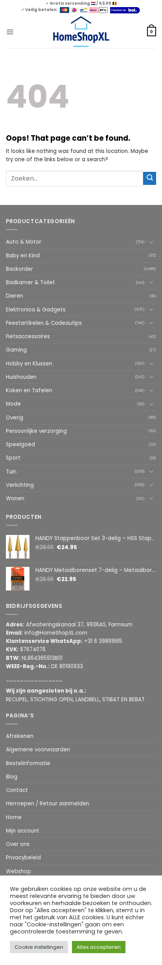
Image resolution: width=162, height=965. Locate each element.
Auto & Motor (23, 242)
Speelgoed (20, 444)
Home (14, 817)
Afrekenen (19, 736)
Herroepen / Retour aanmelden (47, 803)
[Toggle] (151, 242)
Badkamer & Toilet (30, 282)
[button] (10, 31)
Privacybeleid (23, 857)
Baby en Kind (23, 255)
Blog (11, 777)
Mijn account (22, 831)
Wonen (15, 498)
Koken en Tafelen (29, 390)
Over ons (17, 844)
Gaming (16, 350)
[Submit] (149, 178)
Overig (14, 417)
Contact (17, 790)
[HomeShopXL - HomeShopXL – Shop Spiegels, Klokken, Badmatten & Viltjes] (81, 31)
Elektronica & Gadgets (36, 309)
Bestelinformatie (28, 763)
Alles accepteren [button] (99, 947)
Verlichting (20, 485)
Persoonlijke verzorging (36, 431)
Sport (13, 458)
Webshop (18, 871)
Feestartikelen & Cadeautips (44, 323)
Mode (13, 404)
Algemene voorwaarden (38, 749)
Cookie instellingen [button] (39, 947)
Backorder (19, 269)
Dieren (14, 296)
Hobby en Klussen (29, 363)
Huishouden (21, 377)
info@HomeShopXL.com (55, 633)
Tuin (11, 471)
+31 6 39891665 (103, 641)
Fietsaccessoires (28, 336)
